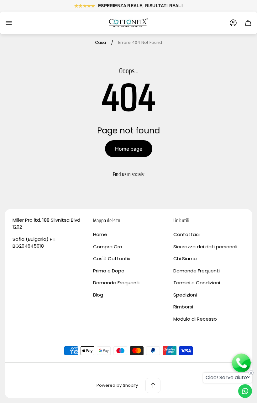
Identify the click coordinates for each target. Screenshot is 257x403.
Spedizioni (185, 295)
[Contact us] (245, 391)
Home (100, 234)
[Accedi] (233, 23)
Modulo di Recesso (195, 319)
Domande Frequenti (116, 282)
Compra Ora (107, 246)
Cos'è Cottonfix (111, 258)
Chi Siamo (185, 258)
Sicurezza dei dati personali (205, 246)
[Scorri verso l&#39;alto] (152, 385)
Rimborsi (183, 306)
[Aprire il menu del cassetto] (9, 23)
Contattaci (186, 234)
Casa (100, 42)
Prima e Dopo (108, 270)
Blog (98, 295)
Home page (128, 149)
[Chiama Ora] (241, 363)
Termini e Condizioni (196, 282)
